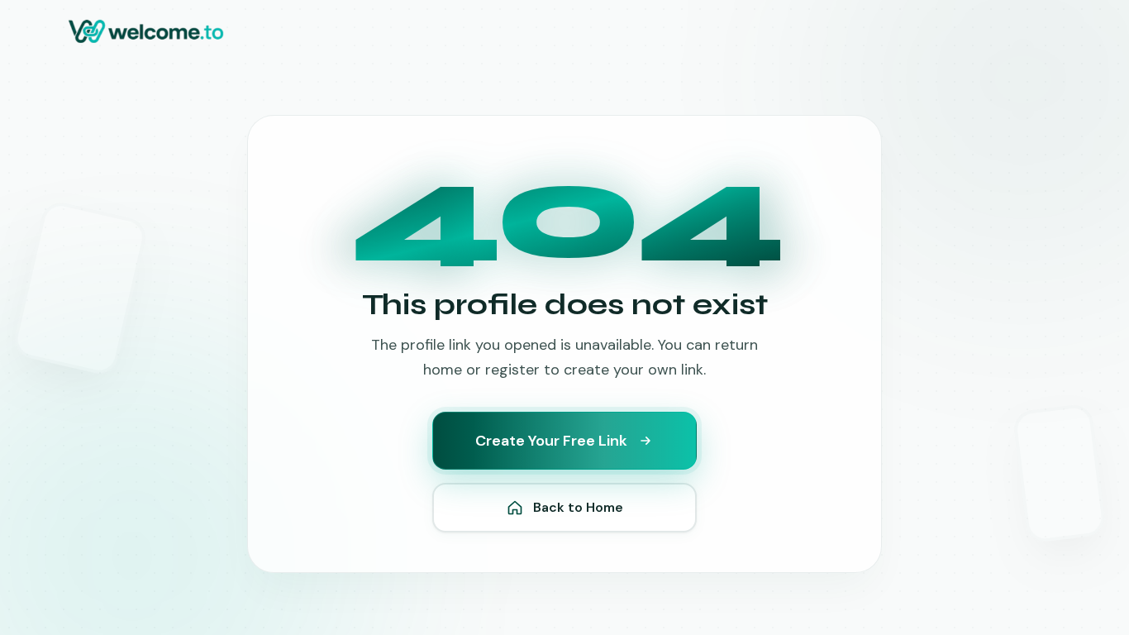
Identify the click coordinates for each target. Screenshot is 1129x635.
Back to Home (578, 507)
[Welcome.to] (146, 31)
